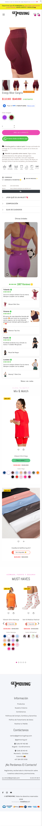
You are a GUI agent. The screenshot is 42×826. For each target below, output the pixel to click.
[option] (11, 623)
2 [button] (18, 662)
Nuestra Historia (21, 708)
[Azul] (4, 472)
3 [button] (21, 662)
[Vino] (29, 477)
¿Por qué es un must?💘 (17, 197)
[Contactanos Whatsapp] (15, 139)
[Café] (12, 472)
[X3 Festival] (33, 636)
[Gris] (25, 472)
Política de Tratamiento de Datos (21, 720)
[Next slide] (36, 249)
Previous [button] (4, 623)
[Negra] (12, 477)
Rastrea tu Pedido (21, 724)
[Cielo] (17, 472)
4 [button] (23, 662)
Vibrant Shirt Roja (21, 456)
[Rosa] (21, 477)
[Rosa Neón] (25, 477)
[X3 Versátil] (37, 636)
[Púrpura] (4, 117)
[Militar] (33, 472)
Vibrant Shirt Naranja (11, 620)
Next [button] (38, 85)
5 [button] (25, 662)
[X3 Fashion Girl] (29, 636)
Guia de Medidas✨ (32, 178)
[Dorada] (21, 472)
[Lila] (29, 472)
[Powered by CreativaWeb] (21, 803)
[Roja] (17, 477)
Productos (21, 704)
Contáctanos (21, 712)
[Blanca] (8, 472)
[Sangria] (11, 117)
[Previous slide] (6, 249)
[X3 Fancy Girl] (25, 636)
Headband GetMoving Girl (21, 548)
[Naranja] (38, 472)
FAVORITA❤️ (34, 1)
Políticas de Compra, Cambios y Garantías (21, 716)
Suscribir (35, 778)
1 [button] (16, 662)
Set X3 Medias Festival (31, 620)
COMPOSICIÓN (12, 203)
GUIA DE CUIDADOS (14, 210)
